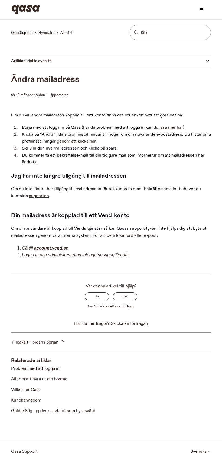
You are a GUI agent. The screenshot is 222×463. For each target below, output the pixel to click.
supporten (39, 196)
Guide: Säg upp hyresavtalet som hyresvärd (53, 411)
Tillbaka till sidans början (35, 342)
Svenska (199, 451)
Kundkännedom (26, 400)
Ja (97, 296)
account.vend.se (51, 248)
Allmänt (66, 32)
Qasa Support (22, 32)
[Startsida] (25, 10)
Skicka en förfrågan (129, 323)
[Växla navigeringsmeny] (201, 9)
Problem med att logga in (35, 368)
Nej (125, 296)
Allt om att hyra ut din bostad (39, 379)
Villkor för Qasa (26, 390)
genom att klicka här (76, 141)
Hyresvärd (46, 32)
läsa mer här (171, 127)
